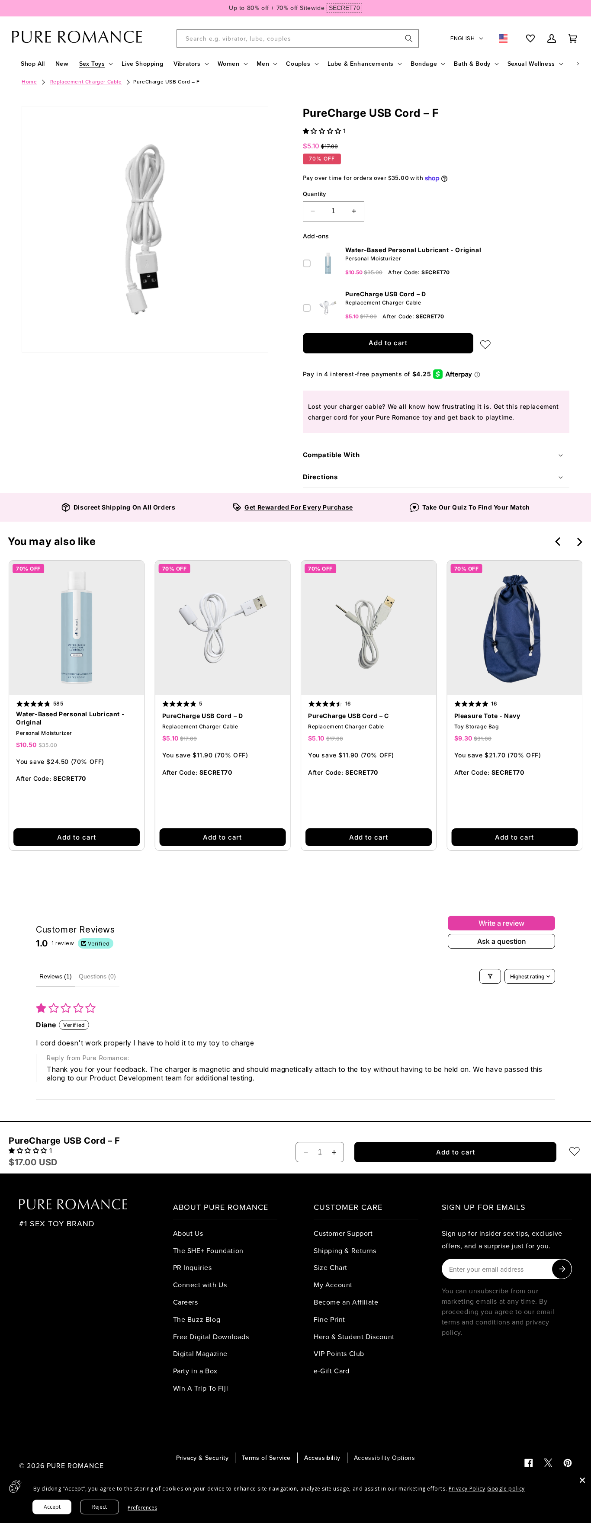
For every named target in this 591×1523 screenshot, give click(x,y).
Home (29, 81)
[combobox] (297, 38)
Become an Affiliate (346, 1302)
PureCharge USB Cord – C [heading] (348, 715)
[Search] (408, 38)
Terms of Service (266, 1457)
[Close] (582, 1480)
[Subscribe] (562, 1269)
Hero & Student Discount (354, 1336)
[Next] (579, 542)
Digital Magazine (200, 1353)
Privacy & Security (202, 1457)
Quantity (314, 193)
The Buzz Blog (197, 1319)
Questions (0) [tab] (97, 976)
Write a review (501, 923)
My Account (333, 1284)
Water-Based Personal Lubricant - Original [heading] (70, 718)
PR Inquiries (192, 1267)
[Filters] (490, 976)
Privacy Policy (467, 1488)
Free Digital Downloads (211, 1336)
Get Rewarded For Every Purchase (298, 507)
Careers (185, 1302)
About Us (188, 1233)
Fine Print (329, 1319)
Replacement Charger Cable (86, 81)
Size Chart (330, 1267)
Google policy (506, 1488)
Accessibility (322, 1457)
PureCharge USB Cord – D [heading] (202, 715)
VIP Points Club (339, 1353)
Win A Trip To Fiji (200, 1388)
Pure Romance (75, 1465)
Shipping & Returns (345, 1250)
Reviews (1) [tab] (55, 976)
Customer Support (343, 1233)
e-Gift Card (332, 1371)
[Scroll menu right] (578, 63)
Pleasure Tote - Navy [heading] (487, 715)
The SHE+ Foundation (208, 1250)
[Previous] (558, 541)
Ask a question (501, 941)
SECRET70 (344, 7)
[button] (95, 64)
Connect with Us (200, 1284)
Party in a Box (195, 1371)
